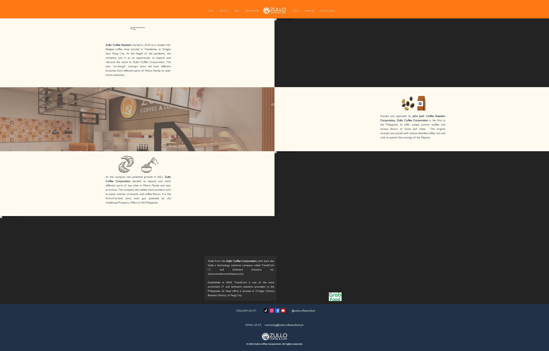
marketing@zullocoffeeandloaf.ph (284, 325)
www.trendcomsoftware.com (225, 274)
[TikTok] (266, 310)
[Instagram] (271, 310)
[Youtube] (283, 310)
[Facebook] (277, 310)
